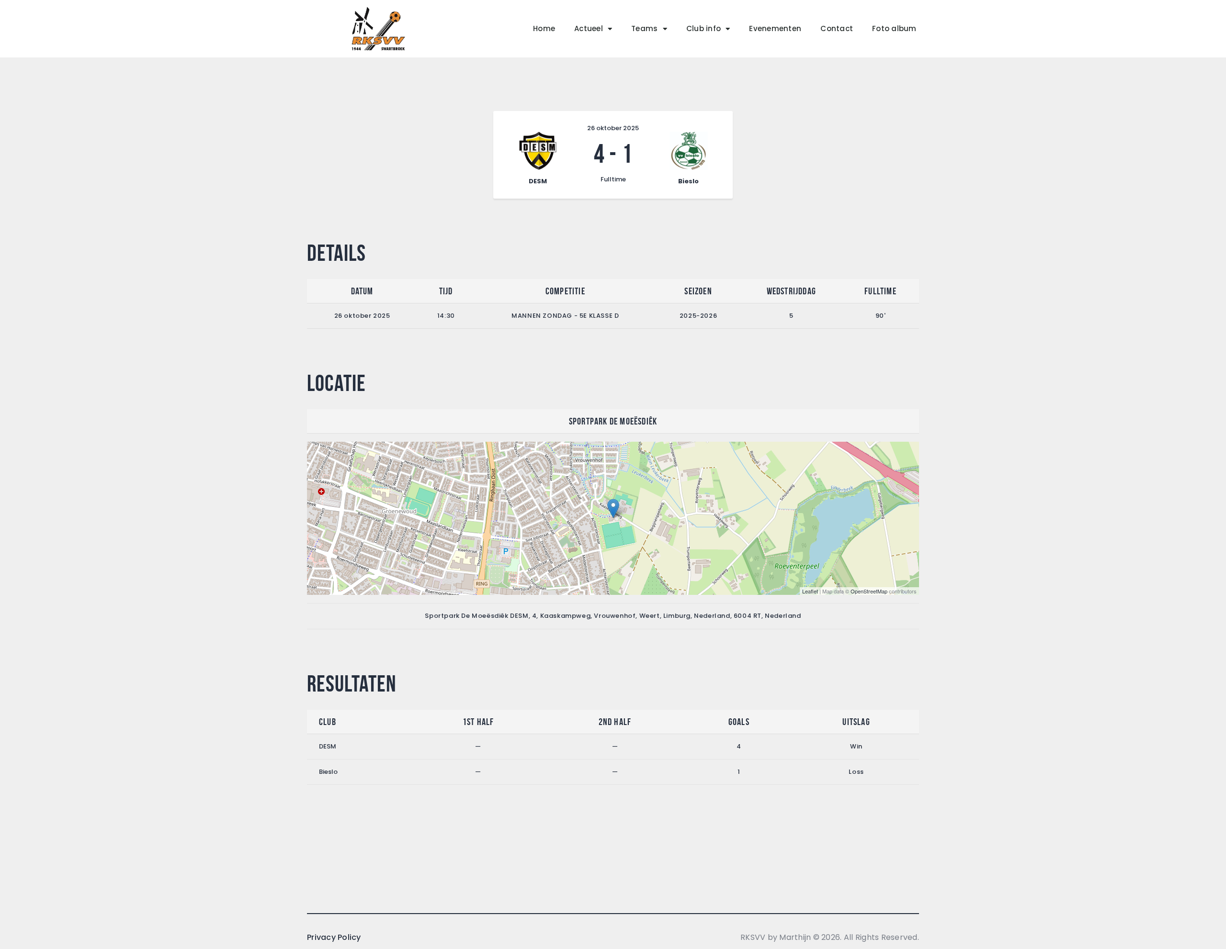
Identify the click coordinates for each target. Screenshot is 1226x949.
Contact (836, 28)
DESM (327, 746)
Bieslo (328, 771)
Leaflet (810, 591)
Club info (703, 28)
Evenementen (775, 28)
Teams (644, 28)
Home (544, 28)
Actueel (588, 28)
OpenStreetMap (869, 591)
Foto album (894, 28)
